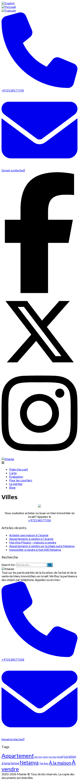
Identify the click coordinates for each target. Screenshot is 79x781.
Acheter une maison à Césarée (28, 535)
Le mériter (16, 484)
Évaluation (16, 476)
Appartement (18, 755)
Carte (13, 473)
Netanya (29, 762)
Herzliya (53, 757)
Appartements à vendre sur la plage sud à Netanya (41, 546)
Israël (60, 756)
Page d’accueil (18, 469)
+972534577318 (39, 520)
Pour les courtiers (20, 480)
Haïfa (45, 757)
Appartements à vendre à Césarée (31, 539)
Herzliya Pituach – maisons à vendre (32, 542)
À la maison (60, 762)
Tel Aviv (44, 763)
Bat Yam (38, 757)
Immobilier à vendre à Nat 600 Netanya (35, 549)
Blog (12, 487)
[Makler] (8, 459)
